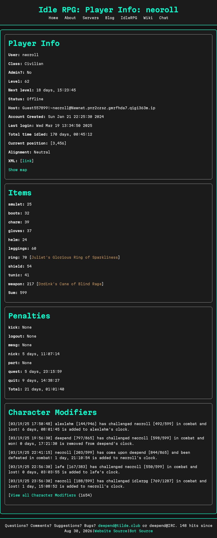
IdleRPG (129, 18)
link (27, 161)
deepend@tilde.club (119, 526)
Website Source (111, 531)
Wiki (148, 18)
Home (53, 18)
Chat (163, 18)
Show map (17, 170)
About (70, 18)
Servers (90, 18)
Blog (109, 18)
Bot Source (141, 531)
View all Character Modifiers (43, 495)
